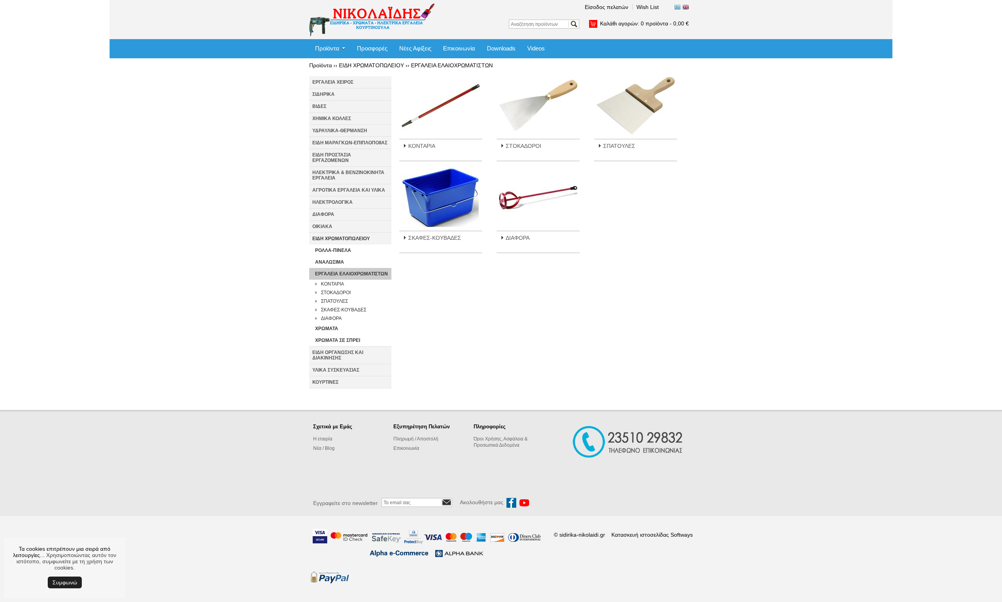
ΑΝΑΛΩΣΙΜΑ (329, 262)
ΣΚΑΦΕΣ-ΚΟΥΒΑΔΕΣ (343, 310)
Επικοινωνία (459, 48)
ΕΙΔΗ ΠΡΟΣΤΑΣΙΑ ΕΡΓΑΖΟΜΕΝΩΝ (331, 157)
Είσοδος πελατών (606, 7)
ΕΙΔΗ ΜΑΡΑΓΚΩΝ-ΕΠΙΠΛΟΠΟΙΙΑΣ (349, 143)
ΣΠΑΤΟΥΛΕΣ (334, 301)
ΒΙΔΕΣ (319, 106)
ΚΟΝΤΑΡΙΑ (332, 284)
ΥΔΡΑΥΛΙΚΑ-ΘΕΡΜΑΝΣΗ (339, 130)
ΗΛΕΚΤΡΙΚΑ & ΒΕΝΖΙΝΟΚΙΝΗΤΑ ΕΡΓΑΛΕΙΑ (348, 175)
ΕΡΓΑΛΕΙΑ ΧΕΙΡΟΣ (332, 82)
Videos (536, 48)
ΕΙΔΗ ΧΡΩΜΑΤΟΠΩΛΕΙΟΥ (371, 65)
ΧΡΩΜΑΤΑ (326, 328)
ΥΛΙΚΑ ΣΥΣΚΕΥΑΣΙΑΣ (335, 370)
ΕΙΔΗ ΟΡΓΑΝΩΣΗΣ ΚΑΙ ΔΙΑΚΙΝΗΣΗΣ (337, 355)
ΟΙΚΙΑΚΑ (322, 226)
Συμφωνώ (64, 582)
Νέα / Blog (324, 448)
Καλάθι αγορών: (644, 23)
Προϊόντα (327, 48)
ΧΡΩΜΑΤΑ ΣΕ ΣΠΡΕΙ (337, 340)
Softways (681, 535)
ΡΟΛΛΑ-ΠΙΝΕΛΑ (333, 250)
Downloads (501, 48)
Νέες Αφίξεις (415, 48)
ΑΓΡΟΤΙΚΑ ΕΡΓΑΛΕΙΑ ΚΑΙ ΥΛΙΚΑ (348, 190)
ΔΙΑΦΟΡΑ (323, 214)
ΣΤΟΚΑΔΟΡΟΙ (336, 292)
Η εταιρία (322, 439)
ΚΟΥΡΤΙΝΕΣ (325, 382)
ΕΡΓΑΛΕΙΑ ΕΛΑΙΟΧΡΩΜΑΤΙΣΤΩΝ (452, 65)
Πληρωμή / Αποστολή (415, 439)
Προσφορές (372, 48)
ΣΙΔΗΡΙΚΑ (323, 94)
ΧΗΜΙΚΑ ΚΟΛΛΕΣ (331, 118)
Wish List (647, 7)
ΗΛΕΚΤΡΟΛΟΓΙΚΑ (332, 202)
